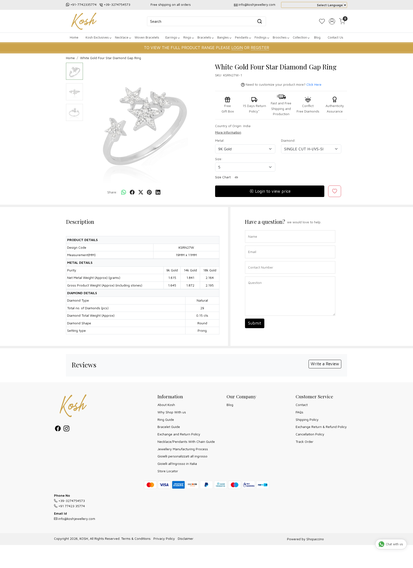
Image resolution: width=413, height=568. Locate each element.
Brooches (280, 37)
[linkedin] (158, 192)
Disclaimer (185, 538)
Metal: (220, 140)
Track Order (304, 441)
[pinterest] (149, 192)
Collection (300, 37)
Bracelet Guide (169, 427)
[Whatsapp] (123, 192)
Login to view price (273, 191)
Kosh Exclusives (97, 37)
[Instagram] (66, 429)
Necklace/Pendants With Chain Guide (186, 441)
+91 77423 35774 (71, 506)
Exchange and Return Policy (179, 434)
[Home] (84, 21)
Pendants (241, 37)
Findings (260, 37)
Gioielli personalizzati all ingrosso (182, 456)
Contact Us (335, 37)
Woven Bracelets (147, 37)
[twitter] (140, 192)
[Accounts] (332, 21)
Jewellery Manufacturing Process (183, 449)
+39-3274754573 (117, 4)
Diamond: (288, 140)
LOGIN (237, 47)
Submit (254, 323)
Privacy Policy (164, 538)
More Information (228, 132)
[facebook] (132, 192)
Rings (187, 37)
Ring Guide (166, 419)
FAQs (299, 412)
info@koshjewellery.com (257, 4)
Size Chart (223, 177)
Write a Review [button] (325, 363)
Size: (219, 159)
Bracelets (204, 37)
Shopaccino (315, 539)
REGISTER (260, 47)
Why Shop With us (172, 412)
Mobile (251, 260)
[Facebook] (58, 429)
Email (251, 245)
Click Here (313, 84)
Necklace (121, 37)
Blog (317, 37)
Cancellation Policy (310, 434)
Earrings (171, 37)
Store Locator (168, 471)
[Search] (259, 21)
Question (253, 276)
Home (74, 37)
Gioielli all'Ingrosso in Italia (177, 463)
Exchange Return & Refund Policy (321, 427)
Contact (302, 405)
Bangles (223, 37)
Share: (112, 192)
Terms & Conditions (136, 538)
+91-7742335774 (83, 4)
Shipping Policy (307, 419)
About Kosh (166, 405)
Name (251, 229)
